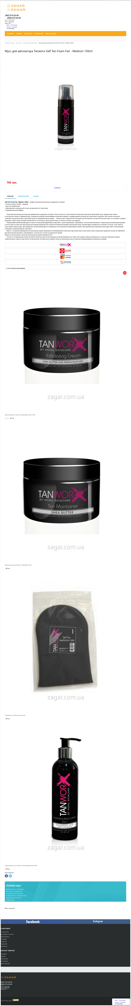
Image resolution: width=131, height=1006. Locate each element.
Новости (4, 941)
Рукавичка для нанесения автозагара (15, 715)
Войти (8, 25)
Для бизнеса (5, 937)
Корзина (9, 27)
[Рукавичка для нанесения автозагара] (65, 642)
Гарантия (4, 944)
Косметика (4, 961)
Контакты (4, 946)
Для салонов (5, 964)
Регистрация (14, 25)
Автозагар (4, 959)
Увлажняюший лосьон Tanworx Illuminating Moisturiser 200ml (21, 865)
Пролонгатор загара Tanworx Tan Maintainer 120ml (18, 565)
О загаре (4, 939)
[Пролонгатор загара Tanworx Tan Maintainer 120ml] (65, 492)
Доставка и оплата (7, 934)
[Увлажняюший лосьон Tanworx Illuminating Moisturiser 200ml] (65, 792)
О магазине (5, 932)
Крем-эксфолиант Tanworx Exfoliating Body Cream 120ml (20, 415)
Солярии (4, 954)
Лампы (3, 956)
